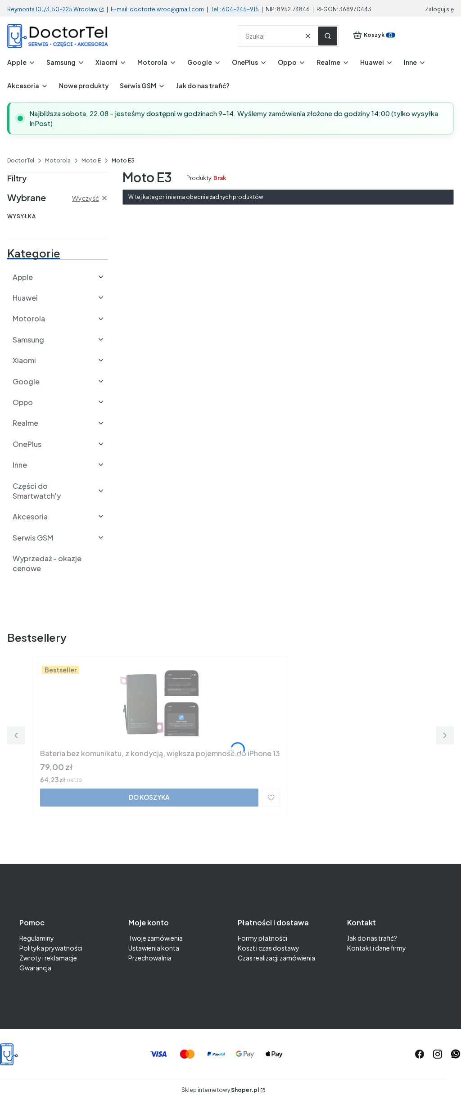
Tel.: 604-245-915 (235, 9)
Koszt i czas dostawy (268, 948)
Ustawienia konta (153, 948)
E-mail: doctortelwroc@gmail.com (157, 9)
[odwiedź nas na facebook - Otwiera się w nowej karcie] (419, 1054)
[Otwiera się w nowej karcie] (455, 1054)
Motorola (58, 160)
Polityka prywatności (50, 948)
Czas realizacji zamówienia (276, 958)
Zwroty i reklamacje (48, 958)
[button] (327, 36)
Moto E (91, 160)
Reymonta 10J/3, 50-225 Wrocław (52, 9)
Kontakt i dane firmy (376, 948)
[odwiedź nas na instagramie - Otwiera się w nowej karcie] (437, 1054)
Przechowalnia (150, 958)
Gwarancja (35, 968)
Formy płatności (262, 938)
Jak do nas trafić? (372, 938)
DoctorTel (20, 160)
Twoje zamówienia (155, 938)
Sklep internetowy (220, 1090)
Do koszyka (149, 797)
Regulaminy (36, 938)
